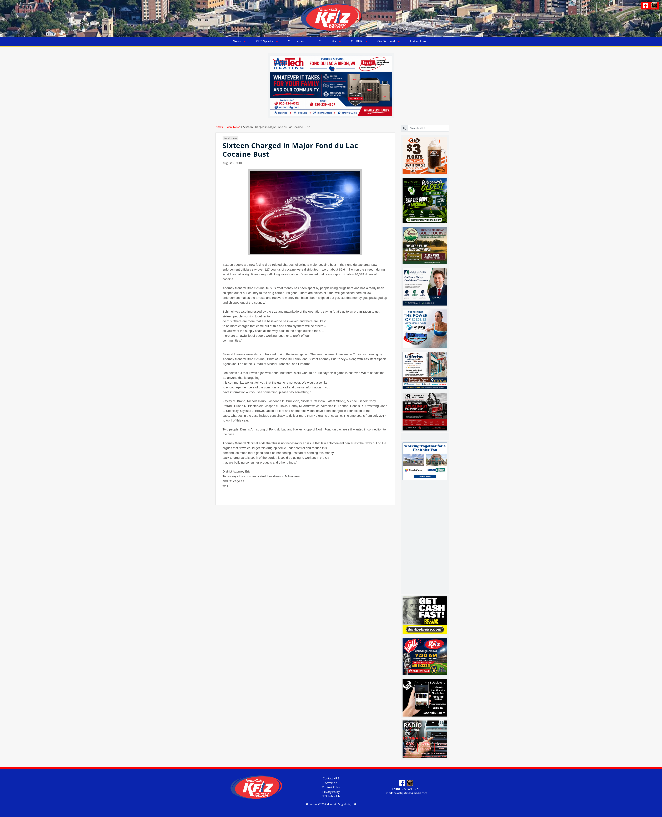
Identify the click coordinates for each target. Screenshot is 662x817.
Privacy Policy (331, 792)
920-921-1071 (405, 788)
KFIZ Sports (264, 41)
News (237, 41)
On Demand (386, 41)
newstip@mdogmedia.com (405, 793)
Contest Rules (331, 787)
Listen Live (418, 41)
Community (327, 41)
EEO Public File (331, 796)
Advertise (331, 783)
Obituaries (296, 41)
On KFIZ (357, 41)
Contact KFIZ (331, 778)
